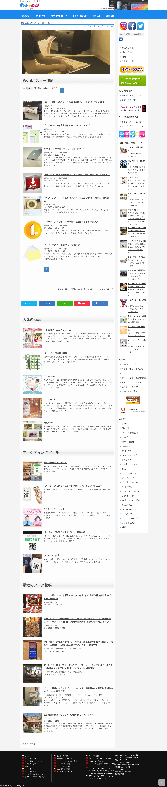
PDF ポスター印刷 (63, 764)
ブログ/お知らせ (129, 523)
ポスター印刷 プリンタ (65, 772)
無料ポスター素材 (129, 391)
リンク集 (28, 769)
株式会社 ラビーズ (133, 757)
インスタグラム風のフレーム (57, 330)
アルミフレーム (129, 473)
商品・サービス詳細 (131, 500)
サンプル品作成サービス (132, 126)
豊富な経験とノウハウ (131, 122)
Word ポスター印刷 (63, 766)
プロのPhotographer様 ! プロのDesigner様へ (132, 80)
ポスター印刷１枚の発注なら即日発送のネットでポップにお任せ (74, 102)
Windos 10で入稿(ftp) (96, 761)
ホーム (27, 756)
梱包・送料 (127, 52)
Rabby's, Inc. (12, 786)
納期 (124, 57)
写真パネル (49, 423)
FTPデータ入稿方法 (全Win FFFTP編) (102, 764)
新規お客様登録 (128, 48)
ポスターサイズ (62, 756)
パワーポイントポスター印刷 (67, 761)
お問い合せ (29, 766)
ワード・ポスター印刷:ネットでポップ (62, 245)
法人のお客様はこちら (131, 95)
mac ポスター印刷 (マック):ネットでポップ (64, 149)
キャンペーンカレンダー (55, 509)
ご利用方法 (127, 451)
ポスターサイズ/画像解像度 (134, 378)
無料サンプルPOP (130, 387)
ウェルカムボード (52, 376)
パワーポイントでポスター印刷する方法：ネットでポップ (71, 222)
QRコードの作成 (51, 555)
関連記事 (126, 428)
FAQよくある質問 (129, 455)
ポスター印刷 (50, 399)
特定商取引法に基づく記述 (34, 774)
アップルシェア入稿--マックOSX (100, 758)
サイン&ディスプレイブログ (35, 777)
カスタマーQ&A (30, 764)
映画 (124, 527)
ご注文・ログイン (129, 464)
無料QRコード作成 (130, 364)
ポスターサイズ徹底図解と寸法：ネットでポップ (67, 125)
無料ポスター (128, 446)
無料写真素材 (128, 442)
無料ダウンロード (129, 437)
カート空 (46, 23)
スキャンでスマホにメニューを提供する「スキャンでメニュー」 (74, 486)
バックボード (128, 478)
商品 (124, 469)
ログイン (36, 23)
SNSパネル (127, 505)
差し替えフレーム (130, 482)
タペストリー (128, 514)
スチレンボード (129, 509)
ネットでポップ (120, 757)
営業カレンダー (128, 61)
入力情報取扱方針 (31, 772)
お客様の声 (127, 460)
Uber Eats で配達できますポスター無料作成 (64, 532)
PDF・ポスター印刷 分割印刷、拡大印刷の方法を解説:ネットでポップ (77, 175)
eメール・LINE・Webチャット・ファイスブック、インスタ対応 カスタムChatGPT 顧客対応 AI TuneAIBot (101, 770)
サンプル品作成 (30, 758)
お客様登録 (26, 23)
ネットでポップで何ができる (132, 371)
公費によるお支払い (130, 100)
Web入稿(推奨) (94, 756)
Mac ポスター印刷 (63, 769)
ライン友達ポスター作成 (55, 462)
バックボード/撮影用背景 (55, 353)
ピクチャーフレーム (131, 491)
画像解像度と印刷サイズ (65, 758)
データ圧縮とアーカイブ (33, 761)
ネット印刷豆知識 (130, 433)
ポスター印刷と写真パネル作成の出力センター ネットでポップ (85, 289)
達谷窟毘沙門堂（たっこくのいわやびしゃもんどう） (69, 715)
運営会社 (126, 424)
